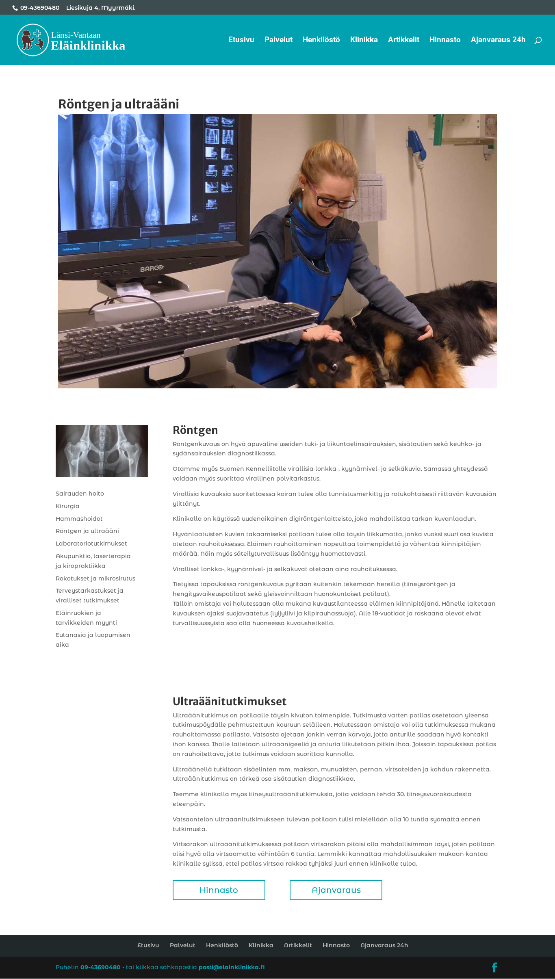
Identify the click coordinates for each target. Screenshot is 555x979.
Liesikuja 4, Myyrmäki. (100, 7)
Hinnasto (445, 40)
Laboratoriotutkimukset (91, 543)
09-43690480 (40, 7)
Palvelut (278, 40)
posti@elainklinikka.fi (231, 967)
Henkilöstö (321, 40)
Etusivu (241, 40)
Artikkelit (403, 40)
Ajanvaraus (336, 890)
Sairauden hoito (80, 493)
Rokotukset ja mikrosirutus (95, 578)
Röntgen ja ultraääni (87, 531)
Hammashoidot (79, 518)
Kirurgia (68, 506)
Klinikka (364, 40)
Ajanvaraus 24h (498, 40)
